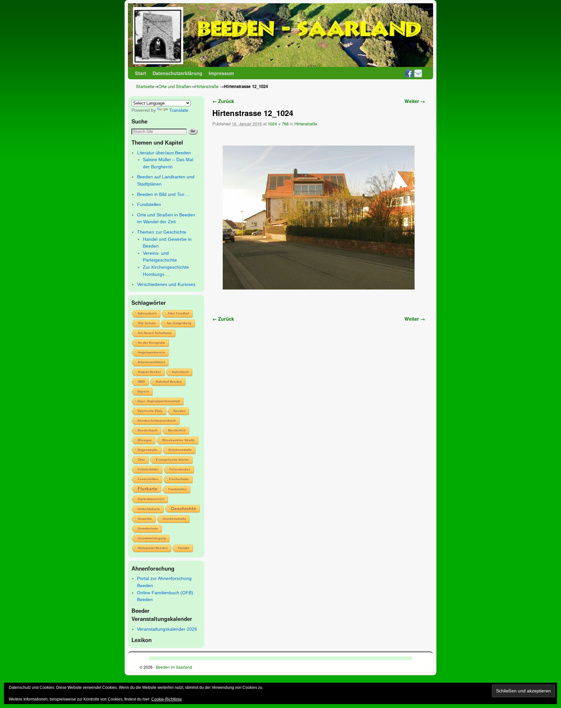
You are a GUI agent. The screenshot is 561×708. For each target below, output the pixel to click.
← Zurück (223, 101)
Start (140, 73)
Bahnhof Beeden (169, 381)
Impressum (221, 73)
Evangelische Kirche (172, 459)
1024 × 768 (278, 124)
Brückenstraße (180, 450)
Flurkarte (147, 488)
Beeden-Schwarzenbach (157, 420)
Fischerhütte (179, 479)
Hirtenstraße (206, 86)
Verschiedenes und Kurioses (166, 284)
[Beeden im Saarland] (280, 35)
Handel (183, 548)
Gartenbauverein (151, 499)
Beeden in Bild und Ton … (163, 194)
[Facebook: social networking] (409, 73)
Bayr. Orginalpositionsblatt (159, 401)
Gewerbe (145, 519)
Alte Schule (147, 323)
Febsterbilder (148, 469)
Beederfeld (176, 430)
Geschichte (183, 508)
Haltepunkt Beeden (153, 548)
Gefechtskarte (149, 509)
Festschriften (148, 479)
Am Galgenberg (179, 323)
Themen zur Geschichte (161, 232)
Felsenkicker (179, 469)
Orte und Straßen (174, 86)
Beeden (179, 411)
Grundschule (148, 528)
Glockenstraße (174, 519)
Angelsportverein (151, 352)
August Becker (149, 372)
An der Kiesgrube (151, 342)
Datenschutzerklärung (177, 73)
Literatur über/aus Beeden (164, 152)
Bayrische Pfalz (150, 411)
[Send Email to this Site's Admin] (418, 73)
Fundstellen (149, 204)
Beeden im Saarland (174, 667)
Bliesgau (145, 440)
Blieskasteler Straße (178, 440)
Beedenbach (147, 430)
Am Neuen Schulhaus (155, 333)
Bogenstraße (148, 450)
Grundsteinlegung (152, 538)
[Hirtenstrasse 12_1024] (318, 217)
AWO (141, 381)
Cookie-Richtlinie (166, 699)
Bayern (143, 391)
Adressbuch (147, 313)
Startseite (145, 86)
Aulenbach (180, 372)
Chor (141, 459)
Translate (178, 110)
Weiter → (415, 101)
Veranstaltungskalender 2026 (167, 629)
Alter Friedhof (178, 313)
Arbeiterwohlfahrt (151, 362)
